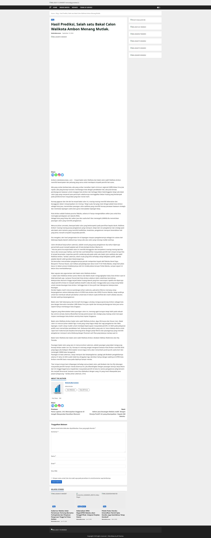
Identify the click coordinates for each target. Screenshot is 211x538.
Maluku (84, 506)
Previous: (67, 411)
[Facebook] (52, 174)
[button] (50, 7)
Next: (107, 412)
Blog (53, 19)
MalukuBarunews (56, 33)
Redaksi (75, 7)
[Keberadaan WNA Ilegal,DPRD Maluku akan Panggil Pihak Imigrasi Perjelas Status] (88, 501)
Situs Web (54, 471)
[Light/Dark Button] (158, 7)
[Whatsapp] (55, 174)
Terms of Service (86, 7)
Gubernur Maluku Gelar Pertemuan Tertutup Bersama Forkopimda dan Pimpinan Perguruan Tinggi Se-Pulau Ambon (62, 515)
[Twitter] (62, 174)
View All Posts (84, 390)
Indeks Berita (64, 7)
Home (55, 7)
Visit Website (71, 390)
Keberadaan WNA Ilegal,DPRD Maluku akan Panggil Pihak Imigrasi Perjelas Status (88, 514)
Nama (53, 456)
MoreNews (111, 536)
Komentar (54, 432)
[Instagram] (59, 174)
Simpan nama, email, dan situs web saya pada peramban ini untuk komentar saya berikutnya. (82, 478)
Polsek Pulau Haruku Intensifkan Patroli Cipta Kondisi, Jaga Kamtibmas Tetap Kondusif (113, 514)
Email (53, 463)
